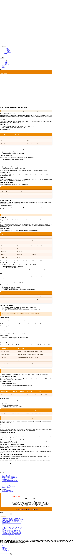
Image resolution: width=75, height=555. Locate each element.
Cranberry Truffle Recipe (6, 479)
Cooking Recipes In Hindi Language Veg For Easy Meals (11, 525)
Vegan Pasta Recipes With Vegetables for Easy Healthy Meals (12, 526)
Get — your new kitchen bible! (33, 1)
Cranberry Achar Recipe (6, 487)
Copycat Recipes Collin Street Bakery (7, 491)
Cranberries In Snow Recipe (7, 475)
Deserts (8, 51)
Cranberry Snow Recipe (6, 474)
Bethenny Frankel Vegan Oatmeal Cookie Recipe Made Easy (12, 518)
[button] (3, 57)
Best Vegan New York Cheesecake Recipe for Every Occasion (12, 519)
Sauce (3, 66)
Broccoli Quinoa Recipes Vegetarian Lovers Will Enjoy (11, 535)
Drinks (5, 53)
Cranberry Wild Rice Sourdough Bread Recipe (10, 484)
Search (1, 512)
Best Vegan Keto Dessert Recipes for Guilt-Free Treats (11, 536)
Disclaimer (4, 549)
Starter (8, 49)
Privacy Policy (4, 548)
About (3, 67)
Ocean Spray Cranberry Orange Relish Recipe (9, 480)
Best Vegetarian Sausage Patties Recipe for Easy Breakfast (11, 537)
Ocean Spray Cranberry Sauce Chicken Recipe (10, 481)
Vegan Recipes (9, 52)
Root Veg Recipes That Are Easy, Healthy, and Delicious (11, 520)
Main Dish (8, 50)
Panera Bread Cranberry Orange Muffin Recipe (10, 486)
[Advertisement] (37, 35)
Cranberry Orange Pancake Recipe (8, 482)
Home (2, 73)
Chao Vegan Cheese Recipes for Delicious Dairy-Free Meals (12, 527)
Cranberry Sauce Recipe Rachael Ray (8, 476)
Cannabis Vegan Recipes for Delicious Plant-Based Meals (11, 538)
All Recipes (6, 48)
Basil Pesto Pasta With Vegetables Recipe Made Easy (11, 530)
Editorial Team (16, 496)
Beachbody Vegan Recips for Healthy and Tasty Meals (11, 534)
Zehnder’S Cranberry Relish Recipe (8, 478)
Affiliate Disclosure (7, 55)
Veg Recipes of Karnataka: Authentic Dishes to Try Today (11, 532)
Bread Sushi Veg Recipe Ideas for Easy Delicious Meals (11, 531)
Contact (3, 547)
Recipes (5, 73)
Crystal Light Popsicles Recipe (6, 490)
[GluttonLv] (4, 45)
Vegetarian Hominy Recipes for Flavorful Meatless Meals (11, 533)
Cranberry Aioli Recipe (6, 483)
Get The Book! (49, 1)
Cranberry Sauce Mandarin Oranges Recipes (9, 477)
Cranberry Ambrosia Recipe (6, 485)
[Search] (11, 514)
